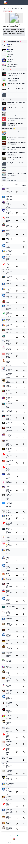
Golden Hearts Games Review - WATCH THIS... (8, 751)
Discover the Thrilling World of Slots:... (9, 399)
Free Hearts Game (12, 85)
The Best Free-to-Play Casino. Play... (9, 272)
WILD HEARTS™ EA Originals (9, 387)
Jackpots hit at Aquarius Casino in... (9, 692)
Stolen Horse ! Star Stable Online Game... (9, 456)
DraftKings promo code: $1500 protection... (9, 417)
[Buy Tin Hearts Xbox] (4, 79)
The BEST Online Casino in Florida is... (8, 265)
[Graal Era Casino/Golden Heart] (4, 169)
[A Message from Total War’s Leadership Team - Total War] (4, 103)
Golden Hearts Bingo (11, 115)
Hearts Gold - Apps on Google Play (9, 198)
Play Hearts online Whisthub (9, 424)
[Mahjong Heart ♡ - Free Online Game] (4, 174)
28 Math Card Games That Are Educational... (9, 772)
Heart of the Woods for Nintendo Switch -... (9, 743)
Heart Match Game (9, 284)
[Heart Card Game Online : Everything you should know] (4, 143)
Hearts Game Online (13, 75)
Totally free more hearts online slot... (9, 717)
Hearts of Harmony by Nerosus (9, 483)
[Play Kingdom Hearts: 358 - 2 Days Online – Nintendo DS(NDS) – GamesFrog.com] (4, 164)
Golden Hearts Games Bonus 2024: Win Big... (9, 489)
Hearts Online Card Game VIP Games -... (9, 219)
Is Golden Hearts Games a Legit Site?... (9, 805)
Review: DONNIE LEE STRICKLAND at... (9, 392)
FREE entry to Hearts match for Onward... (9, 462)
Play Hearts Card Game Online (9, 412)
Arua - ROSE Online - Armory (9, 246)
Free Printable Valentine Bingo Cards (9, 729)
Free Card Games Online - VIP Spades (9, 798)
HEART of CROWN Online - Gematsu (16, 132)
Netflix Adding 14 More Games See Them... (9, 711)
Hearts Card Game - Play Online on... (9, 296)
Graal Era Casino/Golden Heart (15, 168)
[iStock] (4, 179)
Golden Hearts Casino (12, 170)
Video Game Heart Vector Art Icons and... (9, 704)
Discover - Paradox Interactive (16, 89)
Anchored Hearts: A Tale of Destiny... (8, 723)
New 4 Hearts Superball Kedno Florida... (8, 567)
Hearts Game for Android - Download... (9, 331)
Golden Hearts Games (13, 96)
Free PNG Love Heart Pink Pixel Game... (8, 349)
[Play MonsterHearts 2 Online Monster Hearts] (4, 153)
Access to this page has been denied (8, 307)
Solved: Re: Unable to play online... (9, 580)
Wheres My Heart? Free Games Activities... (9, 355)
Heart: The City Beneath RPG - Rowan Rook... (9, 585)
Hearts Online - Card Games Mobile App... (9, 559)
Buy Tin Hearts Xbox (13, 78)
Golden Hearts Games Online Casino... (8, 736)
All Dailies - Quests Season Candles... (9, 469)
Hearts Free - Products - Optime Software (9, 517)
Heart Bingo (9, 618)
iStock (8, 178)
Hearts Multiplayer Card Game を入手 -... (9, 314)
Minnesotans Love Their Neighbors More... (9, 654)
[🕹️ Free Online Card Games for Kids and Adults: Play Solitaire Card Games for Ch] (4, 74)
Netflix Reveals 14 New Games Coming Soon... (9, 552)
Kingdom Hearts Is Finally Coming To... (9, 673)
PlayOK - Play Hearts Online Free (9, 326)
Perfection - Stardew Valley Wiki (9, 450)
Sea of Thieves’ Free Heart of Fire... (9, 679)
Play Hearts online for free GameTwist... (9, 252)
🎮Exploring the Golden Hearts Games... (9, 375)
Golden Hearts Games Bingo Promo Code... (9, 233)
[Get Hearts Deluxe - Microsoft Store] (4, 84)
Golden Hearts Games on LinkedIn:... (8, 342)
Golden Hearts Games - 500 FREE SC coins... (9, 191)
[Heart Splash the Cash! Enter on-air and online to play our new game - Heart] (4, 119)
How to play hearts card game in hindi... (9, 524)
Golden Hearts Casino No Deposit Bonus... (8, 204)
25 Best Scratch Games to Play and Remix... (8, 476)
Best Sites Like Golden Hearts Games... (9, 259)
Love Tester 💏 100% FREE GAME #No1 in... (9, 544)
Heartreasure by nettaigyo (9, 511)
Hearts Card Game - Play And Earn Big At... (9, 811)
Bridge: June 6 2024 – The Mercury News (9, 240)
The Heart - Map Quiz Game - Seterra (9, 686)
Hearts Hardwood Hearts (8, 817)
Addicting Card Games (9, 667)
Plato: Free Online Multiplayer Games (9, 290)
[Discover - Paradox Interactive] (4, 90)
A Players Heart (8, 823)
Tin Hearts (8, 629)
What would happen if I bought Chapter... (9, 765)
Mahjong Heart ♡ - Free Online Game (16, 173)
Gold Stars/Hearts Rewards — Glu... (9, 759)
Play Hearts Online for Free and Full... (9, 436)
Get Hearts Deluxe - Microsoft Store (17, 83)
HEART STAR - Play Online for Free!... (9, 369)
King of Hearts (8, 301)
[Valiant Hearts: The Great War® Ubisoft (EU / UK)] (4, 158)
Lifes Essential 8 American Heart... (8, 538)
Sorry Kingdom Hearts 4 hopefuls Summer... (8, 362)
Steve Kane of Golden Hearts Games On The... (8, 497)
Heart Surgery (8, 574)
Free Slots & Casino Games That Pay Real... (9, 278)
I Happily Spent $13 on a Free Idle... (9, 625)
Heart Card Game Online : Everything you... (9, 429)
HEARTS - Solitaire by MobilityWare (9, 642)
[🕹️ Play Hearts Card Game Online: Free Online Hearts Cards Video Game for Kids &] (4, 138)
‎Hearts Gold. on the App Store (15, 123)
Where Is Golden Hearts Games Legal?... (8, 600)
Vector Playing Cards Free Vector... (8, 613)
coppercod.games (10, 336)
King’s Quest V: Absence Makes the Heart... (9, 405)
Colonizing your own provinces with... (8, 661)
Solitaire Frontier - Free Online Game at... (9, 648)
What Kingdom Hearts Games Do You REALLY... (9, 443)
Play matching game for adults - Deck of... (9, 212)
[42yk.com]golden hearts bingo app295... (10, 785)
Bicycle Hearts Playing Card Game (9, 698)
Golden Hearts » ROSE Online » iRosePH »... (9, 226)
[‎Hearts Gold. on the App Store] (4, 124)
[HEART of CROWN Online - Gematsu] (4, 133)
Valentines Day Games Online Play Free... (9, 778)
